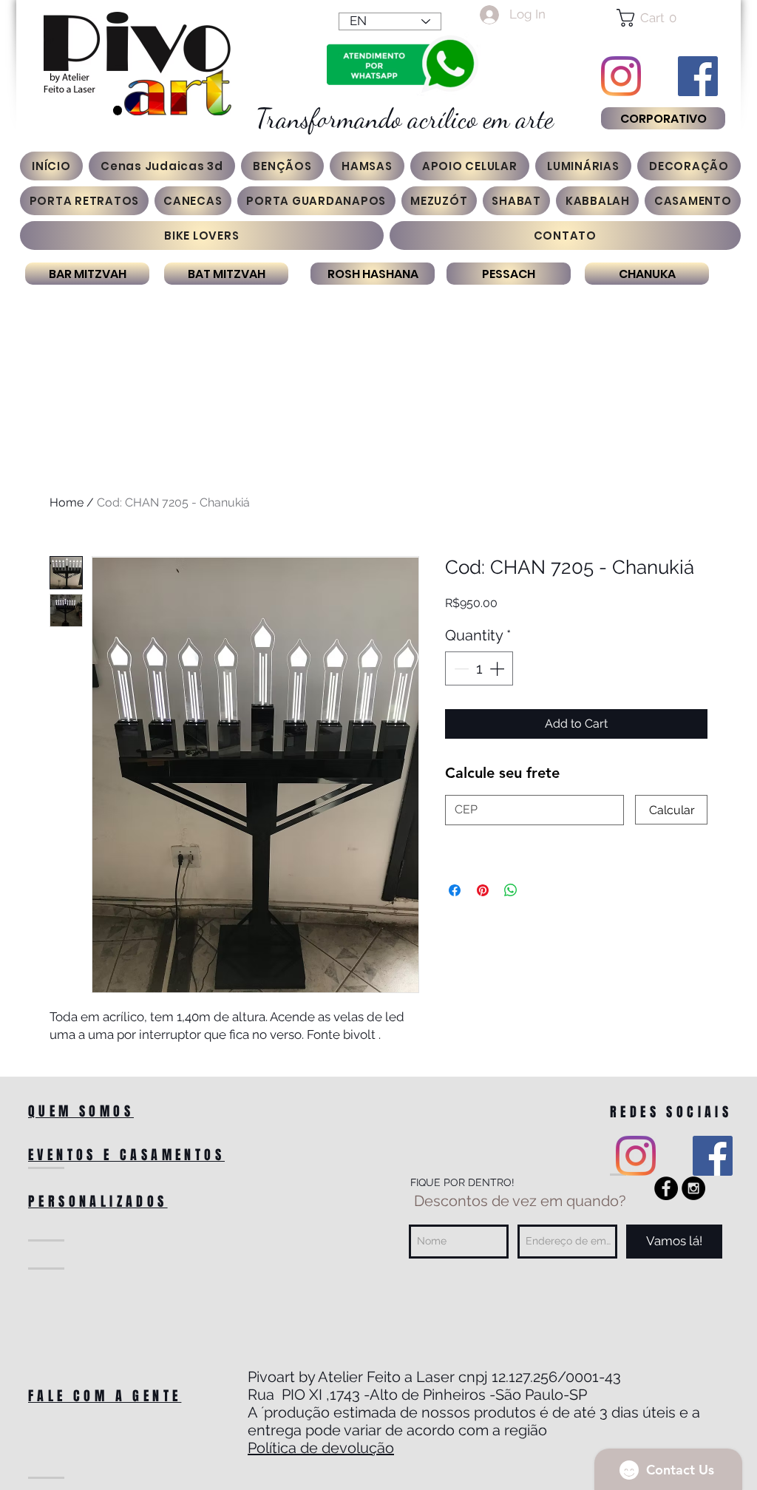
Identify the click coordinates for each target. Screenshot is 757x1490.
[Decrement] (459, 668)
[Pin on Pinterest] (483, 890)
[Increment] (498, 668)
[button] (663, 18)
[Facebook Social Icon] (698, 76)
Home (67, 502)
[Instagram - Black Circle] (693, 1188)
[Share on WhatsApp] (511, 890)
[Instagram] (621, 76)
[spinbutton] (479, 668)
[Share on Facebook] (455, 890)
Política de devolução (321, 1448)
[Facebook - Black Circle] (666, 1188)
